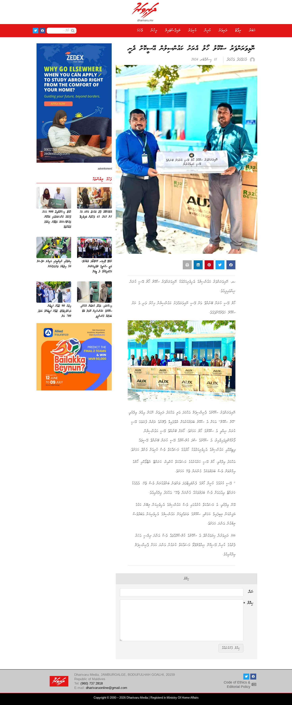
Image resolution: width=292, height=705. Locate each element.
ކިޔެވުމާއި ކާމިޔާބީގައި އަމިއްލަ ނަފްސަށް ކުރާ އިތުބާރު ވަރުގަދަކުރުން (54, 264)
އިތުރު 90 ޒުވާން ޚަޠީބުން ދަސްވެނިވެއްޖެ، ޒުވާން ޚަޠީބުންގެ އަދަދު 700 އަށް (54, 311)
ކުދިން (207, 30)
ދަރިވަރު (223, 30)
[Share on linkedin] (198, 264)
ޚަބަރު (252, 30)
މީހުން (154, 30)
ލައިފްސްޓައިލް (172, 30)
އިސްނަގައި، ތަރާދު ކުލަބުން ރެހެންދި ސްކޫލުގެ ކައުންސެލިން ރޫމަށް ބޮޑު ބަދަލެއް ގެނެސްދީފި (96, 311)
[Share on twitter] (220, 264)
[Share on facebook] (230, 264)
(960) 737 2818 (91, 683)
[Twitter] (35, 30)
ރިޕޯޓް (238, 30)
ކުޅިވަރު (192, 30)
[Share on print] (187, 264)
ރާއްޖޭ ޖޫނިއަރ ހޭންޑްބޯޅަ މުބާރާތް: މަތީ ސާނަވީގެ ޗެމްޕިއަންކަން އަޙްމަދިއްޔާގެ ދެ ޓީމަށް (97, 266)
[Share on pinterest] (209, 264)
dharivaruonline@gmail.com (106, 688)
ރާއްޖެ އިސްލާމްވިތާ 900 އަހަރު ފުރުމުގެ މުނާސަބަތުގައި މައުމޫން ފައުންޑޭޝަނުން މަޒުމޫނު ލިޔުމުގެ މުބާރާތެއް (56, 220)
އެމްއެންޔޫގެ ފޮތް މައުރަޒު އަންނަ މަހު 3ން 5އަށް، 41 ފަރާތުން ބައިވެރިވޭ (96, 215)
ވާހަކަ (140, 30)
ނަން (250, 592)
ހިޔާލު (248, 603)
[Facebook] (42, 30)
